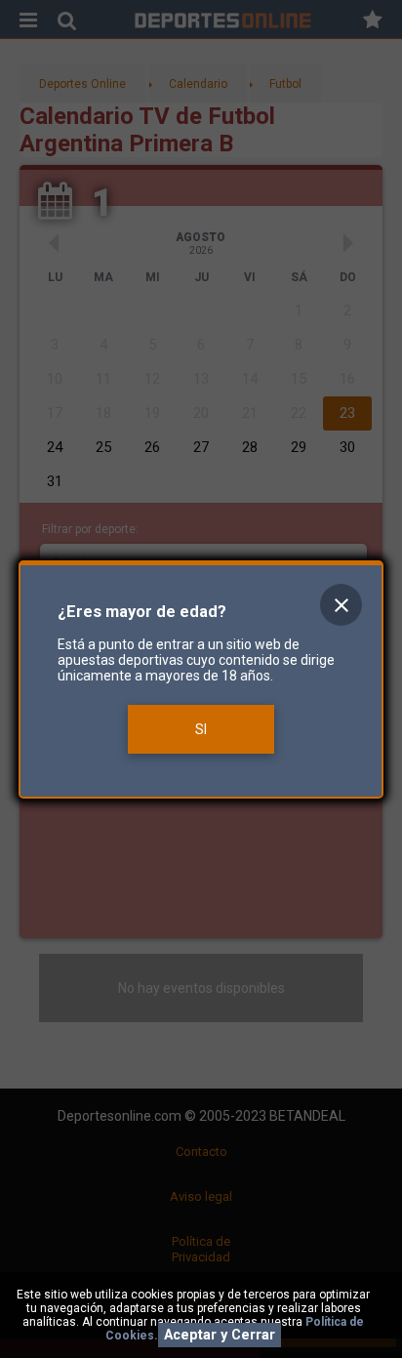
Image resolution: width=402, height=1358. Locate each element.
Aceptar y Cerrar (219, 1335)
